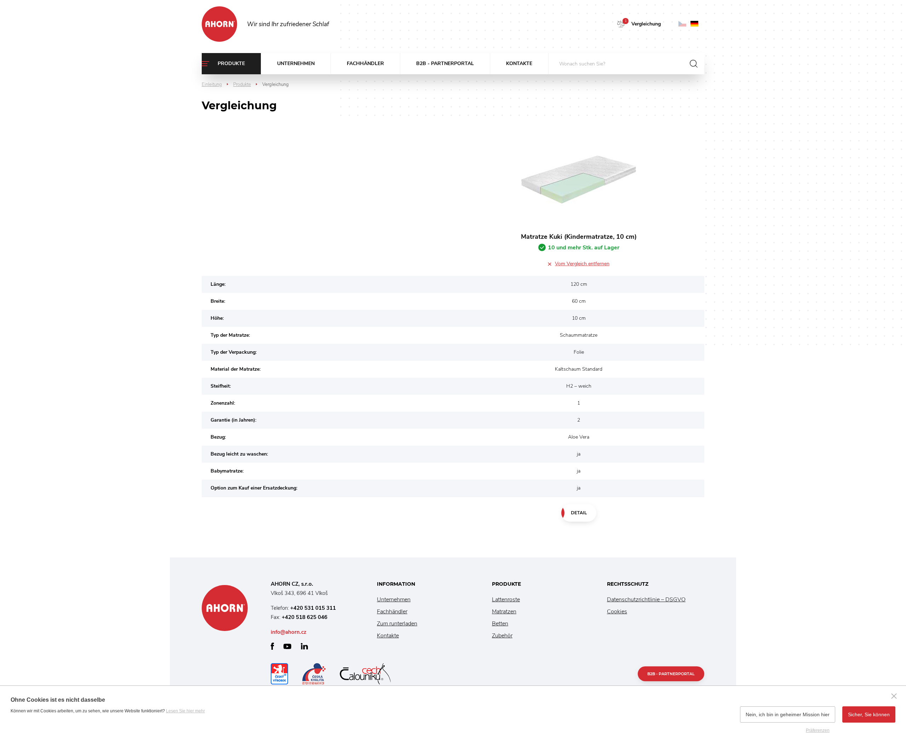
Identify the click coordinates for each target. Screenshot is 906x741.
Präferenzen (818, 730)
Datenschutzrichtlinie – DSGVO (646, 599)
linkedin (304, 646)
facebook (272, 646)
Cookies (617, 611)
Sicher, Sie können (869, 714)
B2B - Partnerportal (445, 63)
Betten (500, 623)
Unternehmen (296, 63)
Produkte (231, 63)
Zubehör (502, 635)
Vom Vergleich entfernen (582, 263)
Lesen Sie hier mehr (185, 710)
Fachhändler (365, 63)
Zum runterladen (397, 623)
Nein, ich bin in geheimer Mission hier (788, 714)
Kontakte (519, 63)
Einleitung (212, 84)
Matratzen (504, 611)
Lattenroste (506, 599)
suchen (693, 63)
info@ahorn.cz (288, 632)
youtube (287, 646)
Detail (579, 512)
